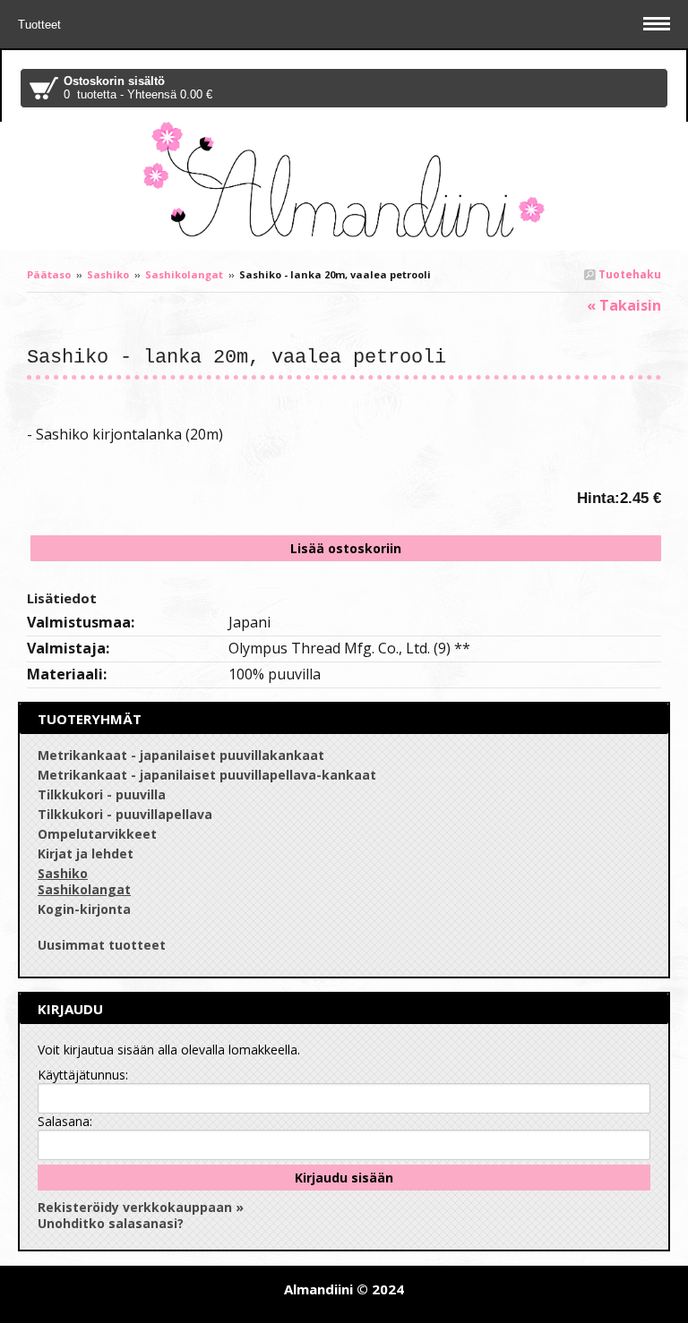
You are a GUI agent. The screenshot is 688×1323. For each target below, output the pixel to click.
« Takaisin (624, 305)
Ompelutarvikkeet (97, 833)
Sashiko (108, 274)
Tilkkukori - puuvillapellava (125, 814)
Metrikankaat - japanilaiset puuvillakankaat (181, 755)
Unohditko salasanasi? (111, 1223)
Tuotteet (41, 24)
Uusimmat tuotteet (102, 944)
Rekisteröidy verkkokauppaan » (141, 1207)
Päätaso (49, 274)
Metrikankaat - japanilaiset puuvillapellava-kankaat (207, 774)
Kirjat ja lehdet (85, 853)
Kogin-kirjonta (84, 909)
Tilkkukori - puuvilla (102, 794)
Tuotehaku (628, 274)
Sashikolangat (184, 274)
